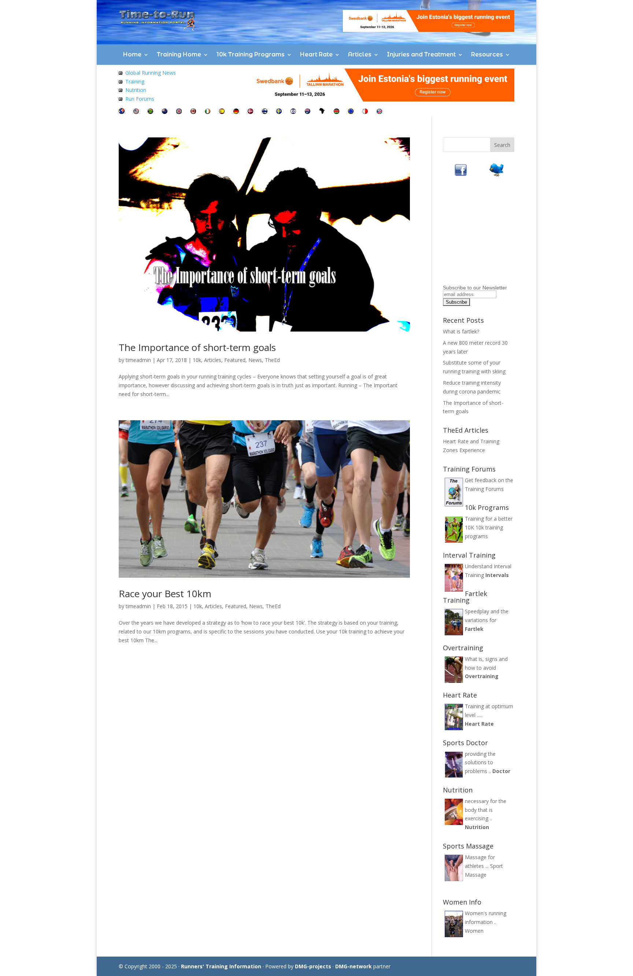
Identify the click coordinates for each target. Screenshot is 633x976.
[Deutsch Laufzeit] (236, 111)
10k (197, 359)
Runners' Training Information (221, 966)
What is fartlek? (461, 331)
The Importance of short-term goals (197, 347)
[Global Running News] (120, 72)
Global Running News (150, 72)
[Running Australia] (307, 111)
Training (134, 81)
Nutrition (135, 89)
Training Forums (484, 488)
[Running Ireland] (207, 111)
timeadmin (138, 359)
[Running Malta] (365, 111)
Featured (234, 359)
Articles (359, 54)
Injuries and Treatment (421, 54)
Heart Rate (316, 54)
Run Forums (139, 98)
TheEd (272, 359)
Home (132, 54)
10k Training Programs (250, 54)
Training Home (179, 54)
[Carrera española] (222, 111)
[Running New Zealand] (164, 111)
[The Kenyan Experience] (336, 111)
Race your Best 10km (165, 593)
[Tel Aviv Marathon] (293, 111)
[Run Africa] (322, 111)
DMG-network (353, 966)
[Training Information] (120, 81)
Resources (487, 54)
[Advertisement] (488, 236)
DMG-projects (313, 966)
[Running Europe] (350, 111)
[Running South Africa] (150, 111)
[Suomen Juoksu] (264, 111)
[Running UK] (179, 111)
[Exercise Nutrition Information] (120, 89)
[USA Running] (136, 111)
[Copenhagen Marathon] (250, 111)
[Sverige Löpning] (279, 111)
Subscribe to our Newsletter (475, 288)
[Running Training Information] (120, 98)
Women (474, 930)
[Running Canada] (193, 111)
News (255, 359)
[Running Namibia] (379, 111)
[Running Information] (122, 111)
